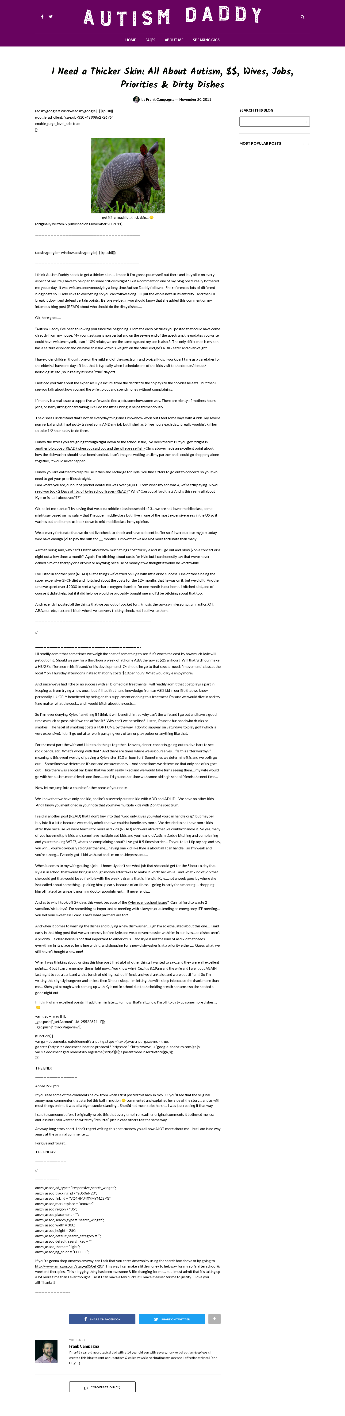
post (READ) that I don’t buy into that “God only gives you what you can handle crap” (128, 816)
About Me (174, 40)
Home (130, 40)
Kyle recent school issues (147, 902)
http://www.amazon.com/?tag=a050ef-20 (68, 1266)
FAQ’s (150, 40)
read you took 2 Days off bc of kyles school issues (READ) (81, 491)
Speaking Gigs (206, 40)
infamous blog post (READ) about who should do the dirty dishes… (88, 306)
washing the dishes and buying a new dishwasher (108, 926)
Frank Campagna (160, 99)
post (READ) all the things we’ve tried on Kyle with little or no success (122, 574)
